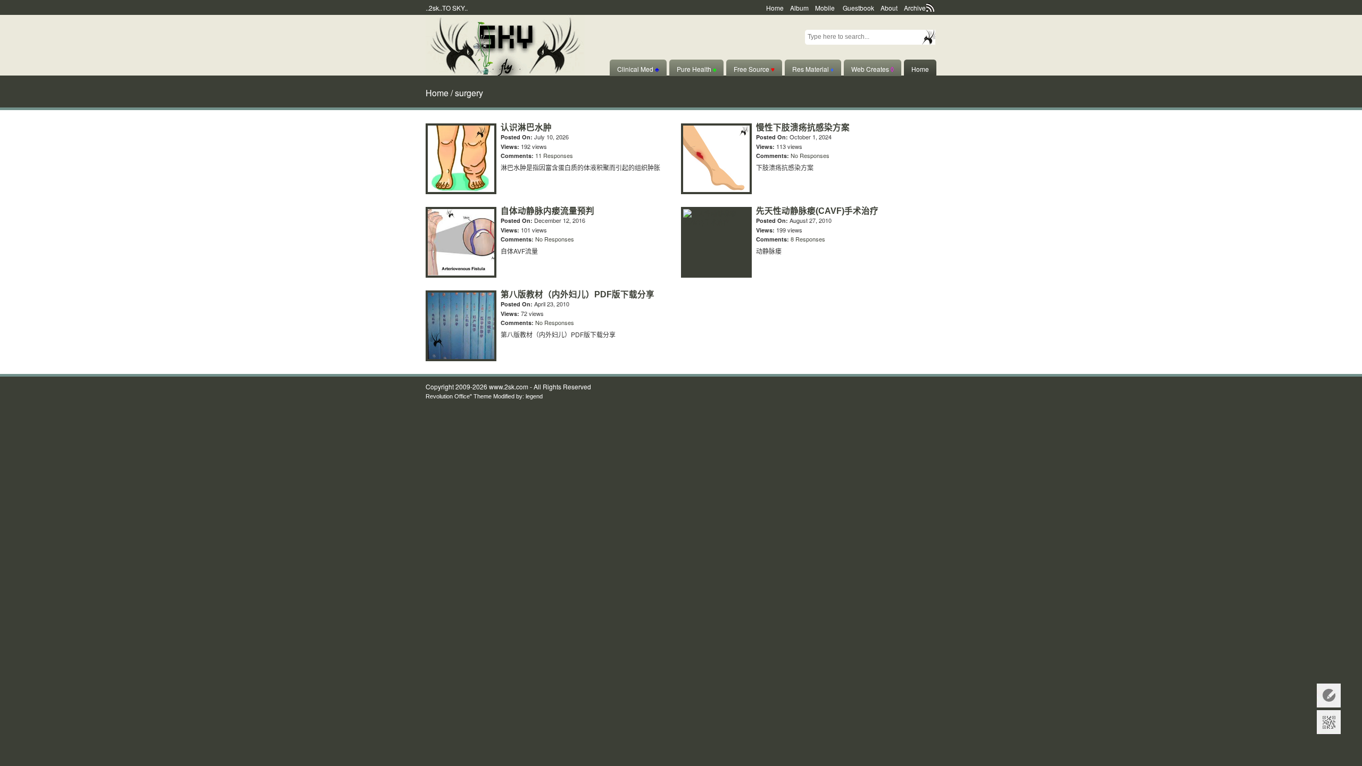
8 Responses (808, 239)
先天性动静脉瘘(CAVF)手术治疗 (817, 210)
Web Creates (872, 68)
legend (534, 396)
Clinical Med (638, 68)
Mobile (825, 7)
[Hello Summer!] (505, 43)
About (889, 7)
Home (775, 7)
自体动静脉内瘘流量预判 (547, 210)
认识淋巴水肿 (526, 127)
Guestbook (858, 7)
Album (799, 7)
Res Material (813, 68)
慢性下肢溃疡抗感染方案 (803, 127)
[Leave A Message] (1329, 695)
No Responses (810, 155)
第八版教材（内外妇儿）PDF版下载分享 (577, 294)
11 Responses (554, 155)
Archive (915, 7)
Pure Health (696, 68)
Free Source (754, 68)
